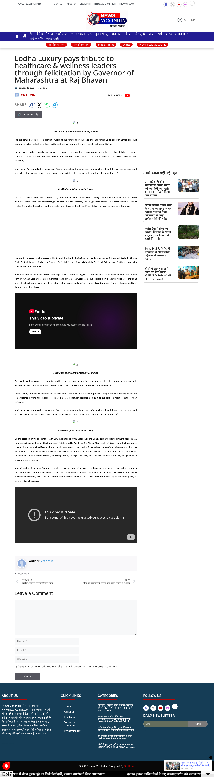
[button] (32, 105)
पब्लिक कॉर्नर (36, 38)
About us (71, 4)
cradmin (47, 561)
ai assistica (145, 730)
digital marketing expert (65, 733)
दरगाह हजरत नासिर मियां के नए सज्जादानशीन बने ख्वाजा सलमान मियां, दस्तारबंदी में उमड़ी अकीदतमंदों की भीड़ (158, 211)
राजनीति (116, 34)
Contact (59, 4)
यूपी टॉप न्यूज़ (102, 34)
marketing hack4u (8, 743)
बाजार (152, 34)
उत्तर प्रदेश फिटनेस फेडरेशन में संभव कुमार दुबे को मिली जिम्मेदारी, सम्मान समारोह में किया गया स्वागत (157, 188)
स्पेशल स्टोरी (52, 38)
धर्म (160, 34)
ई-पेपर (39, 34)
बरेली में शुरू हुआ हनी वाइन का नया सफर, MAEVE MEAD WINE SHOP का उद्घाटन (158, 274)
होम (31, 34)
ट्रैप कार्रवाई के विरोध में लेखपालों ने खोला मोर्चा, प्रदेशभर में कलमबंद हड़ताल (157, 254)
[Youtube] (179, 4)
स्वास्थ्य (168, 34)
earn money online (101, 752)
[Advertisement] (76, 234)
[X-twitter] (172, 4)
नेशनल (49, 34)
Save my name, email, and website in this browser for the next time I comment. (68, 666)
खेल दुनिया (140, 34)
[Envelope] (185, 4)
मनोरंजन (127, 34)
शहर (90, 34)
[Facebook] (165, 4)
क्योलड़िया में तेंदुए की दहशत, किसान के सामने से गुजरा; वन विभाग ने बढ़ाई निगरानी (158, 233)
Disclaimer (85, 4)
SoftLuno (129, 766)
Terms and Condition (105, 4)
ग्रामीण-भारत (181, 34)
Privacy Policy (126, 4)
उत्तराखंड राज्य (77, 34)
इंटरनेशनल (61, 34)
